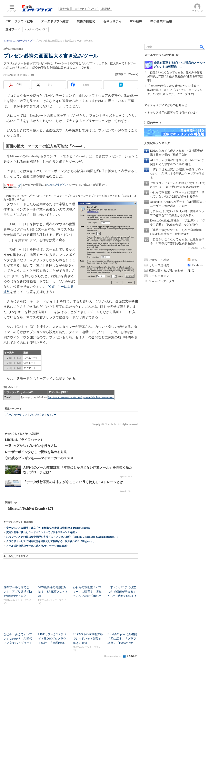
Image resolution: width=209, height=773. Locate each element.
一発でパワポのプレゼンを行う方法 (31, 445)
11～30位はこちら (196, 248)
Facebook (197, 265)
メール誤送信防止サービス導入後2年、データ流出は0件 (37, 545)
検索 (202, 47)
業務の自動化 (86, 21)
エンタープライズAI (35, 29)
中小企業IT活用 (161, 21)
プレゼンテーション (16, 414)
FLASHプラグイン (57, 184)
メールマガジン (159, 275)
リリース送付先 (159, 265)
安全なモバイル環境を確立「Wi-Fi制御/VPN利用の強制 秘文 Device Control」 (48, 527)
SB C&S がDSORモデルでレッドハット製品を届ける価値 (88, 638)
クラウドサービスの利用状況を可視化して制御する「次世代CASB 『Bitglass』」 (50, 541)
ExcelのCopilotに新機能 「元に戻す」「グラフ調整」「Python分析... (124, 638)
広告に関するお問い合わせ (166, 270)
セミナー (52, 414)
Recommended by (113, 656)
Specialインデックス (162, 281)
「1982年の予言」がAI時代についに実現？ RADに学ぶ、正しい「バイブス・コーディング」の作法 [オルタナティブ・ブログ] (174, 90)
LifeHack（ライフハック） (24, 439)
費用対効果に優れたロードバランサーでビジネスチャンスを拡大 (41, 532)
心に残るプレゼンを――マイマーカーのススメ (39, 458)
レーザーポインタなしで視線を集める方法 (36, 452)
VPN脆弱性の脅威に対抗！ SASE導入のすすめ (53, 591)
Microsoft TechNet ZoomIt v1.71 (30, 508)
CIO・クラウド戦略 (19, 21)
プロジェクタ (37, 414)
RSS (194, 260)
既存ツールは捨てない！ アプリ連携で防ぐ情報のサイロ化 (17, 591)
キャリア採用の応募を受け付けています (173, 112)
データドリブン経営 (55, 21)
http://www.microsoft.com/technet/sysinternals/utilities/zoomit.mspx (81, 397)
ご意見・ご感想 (159, 260)
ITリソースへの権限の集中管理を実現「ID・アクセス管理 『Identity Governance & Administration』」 (62, 536)
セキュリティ (112, 21)
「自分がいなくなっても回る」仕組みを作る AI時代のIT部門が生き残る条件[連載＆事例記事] (176, 76)
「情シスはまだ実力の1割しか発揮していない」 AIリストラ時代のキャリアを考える (177, 173)
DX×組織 (136, 21)
